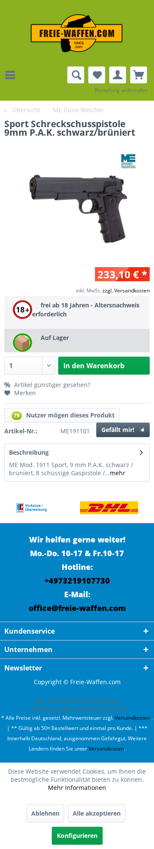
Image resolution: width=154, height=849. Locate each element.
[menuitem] (12, 74)
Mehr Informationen (77, 787)
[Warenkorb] (138, 74)
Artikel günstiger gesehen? (51, 385)
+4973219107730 (77, 580)
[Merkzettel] (96, 74)
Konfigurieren (77, 835)
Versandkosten (132, 717)
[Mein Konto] (117, 74)
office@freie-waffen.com (77, 608)
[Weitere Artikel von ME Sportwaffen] (128, 161)
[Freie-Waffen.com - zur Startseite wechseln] (77, 33)
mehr (117, 473)
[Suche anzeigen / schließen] (75, 74)
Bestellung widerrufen (121, 90)
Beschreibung (29, 452)
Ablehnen (45, 813)
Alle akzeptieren (97, 813)
